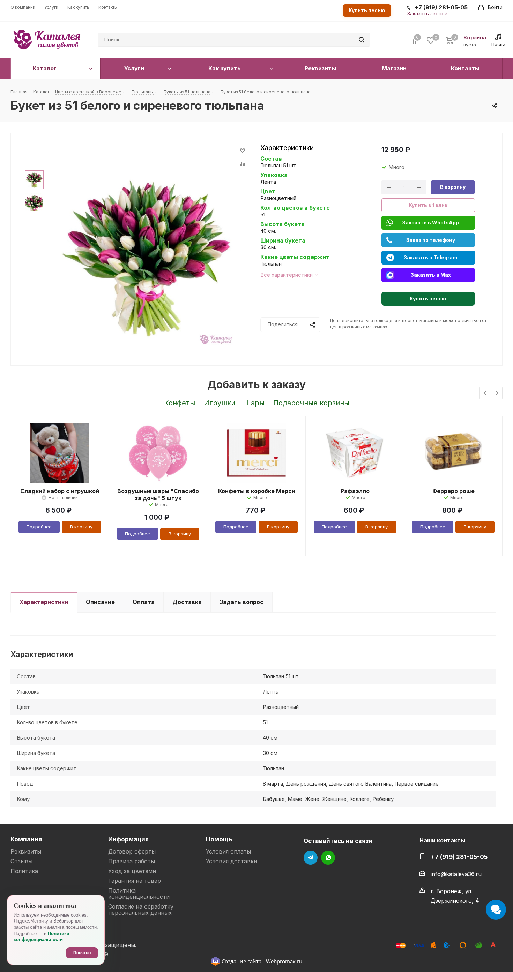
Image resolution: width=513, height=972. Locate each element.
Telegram (311, 858)
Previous (485, 393)
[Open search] (361, 40)
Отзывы (21, 861)
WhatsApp (328, 858)
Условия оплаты (228, 851)
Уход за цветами (132, 870)
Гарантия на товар (134, 880)
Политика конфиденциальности (139, 893)
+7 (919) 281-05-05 (459, 856)
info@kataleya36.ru (456, 874)
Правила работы (131, 861)
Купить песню (367, 10)
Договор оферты (132, 851)
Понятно (82, 952)
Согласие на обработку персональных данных (140, 909)
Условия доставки (231, 861)
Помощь (219, 839)
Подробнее (39, 526)
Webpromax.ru (284, 961)
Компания (26, 839)
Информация (128, 839)
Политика (24, 870)
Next (497, 393)
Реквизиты (25, 851)
